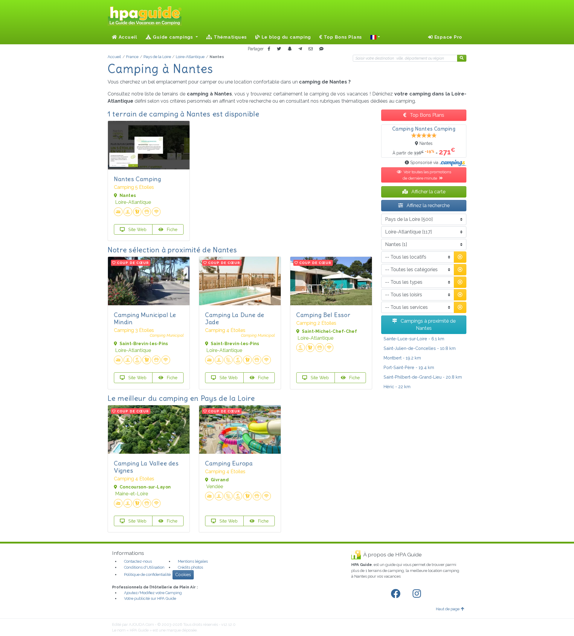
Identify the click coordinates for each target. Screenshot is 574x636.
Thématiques (229, 37)
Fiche (172, 229)
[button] (375, 37)
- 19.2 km (402, 357)
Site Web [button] (136, 229)
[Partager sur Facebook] (269, 49)
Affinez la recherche (427, 205)
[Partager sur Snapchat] (289, 49)
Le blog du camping (285, 37)
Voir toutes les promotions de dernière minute (426, 174)
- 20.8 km (423, 377)
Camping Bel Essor (323, 314)
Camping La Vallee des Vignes (146, 466)
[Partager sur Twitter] (279, 49)
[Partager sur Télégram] (300, 49)
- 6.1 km (414, 338)
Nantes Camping (137, 179)
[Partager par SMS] (321, 49)
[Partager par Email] (310, 49)
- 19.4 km (409, 367)
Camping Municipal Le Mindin (145, 318)
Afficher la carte (427, 192)
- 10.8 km (420, 348)
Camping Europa (229, 463)
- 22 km (397, 386)
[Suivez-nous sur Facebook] (397, 594)
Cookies (183, 574)
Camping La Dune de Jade (234, 318)
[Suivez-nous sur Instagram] (418, 594)
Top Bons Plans (342, 37)
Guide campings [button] (173, 37)
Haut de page (447, 609)
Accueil (127, 37)
